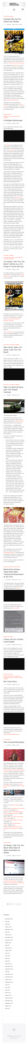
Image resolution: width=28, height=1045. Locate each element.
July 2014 (7, 984)
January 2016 (8, 963)
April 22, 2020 (16, 355)
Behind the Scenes (8, 566)
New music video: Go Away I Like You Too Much (13, 349)
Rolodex (6, 117)
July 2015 (7, 971)
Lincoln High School (9, 677)
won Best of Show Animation (10, 881)
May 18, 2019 (16, 745)
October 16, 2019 (17, 579)
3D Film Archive (7, 257)
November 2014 (9, 976)
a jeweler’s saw (18, 197)
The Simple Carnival (9, 16)
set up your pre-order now (12, 100)
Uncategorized (7, 114)
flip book (11, 116)
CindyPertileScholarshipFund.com (11, 734)
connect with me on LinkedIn (12, 486)
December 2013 (9, 998)
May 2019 (7, 932)
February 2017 (8, 948)
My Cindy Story (10, 681)
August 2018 (8, 942)
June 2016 (7, 955)
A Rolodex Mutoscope (13, 120)
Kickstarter (19, 257)
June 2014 (7, 987)
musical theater (18, 677)
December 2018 (9, 937)
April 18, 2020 (16, 395)
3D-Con (17, 588)
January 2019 (8, 934)
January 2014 (8, 995)
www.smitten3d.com (18, 465)
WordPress (15, 1038)
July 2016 (7, 953)
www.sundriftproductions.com (16, 491)
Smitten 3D (6, 344)
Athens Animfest (15, 805)
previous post (16, 65)
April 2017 (7, 945)
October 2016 (8, 950)
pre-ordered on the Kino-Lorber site (15, 63)
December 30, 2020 (17, 24)
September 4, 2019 (17, 644)
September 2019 (9, 929)
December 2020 (9, 919)
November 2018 (9, 940)
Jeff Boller (9, 24)
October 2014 (8, 979)
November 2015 (9, 966)
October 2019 (8, 926)
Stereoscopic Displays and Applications (14, 882)
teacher (6, 678)
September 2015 (9, 969)
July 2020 (7, 921)
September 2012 (9, 1003)
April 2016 (7, 961)
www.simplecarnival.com (9, 552)
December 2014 (9, 974)
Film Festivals (16, 566)
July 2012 (7, 1008)
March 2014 (8, 992)
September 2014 (9, 982)
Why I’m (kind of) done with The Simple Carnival (13, 389)
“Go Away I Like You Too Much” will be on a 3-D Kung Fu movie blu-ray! (14, 264)
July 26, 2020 (16, 123)
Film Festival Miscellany (14, 742)
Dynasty (13, 257)
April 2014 (7, 990)
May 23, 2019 (16, 684)
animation (6, 116)
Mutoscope (17, 116)
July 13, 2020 (16, 269)
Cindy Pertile (10, 676)
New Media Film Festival (16, 820)
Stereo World (15, 608)
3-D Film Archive (9, 332)
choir (5, 676)
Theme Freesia (17, 1036)
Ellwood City (17, 676)
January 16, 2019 (16, 855)
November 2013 (9, 1000)
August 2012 (8, 1006)
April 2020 (7, 924)
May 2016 (7, 958)
